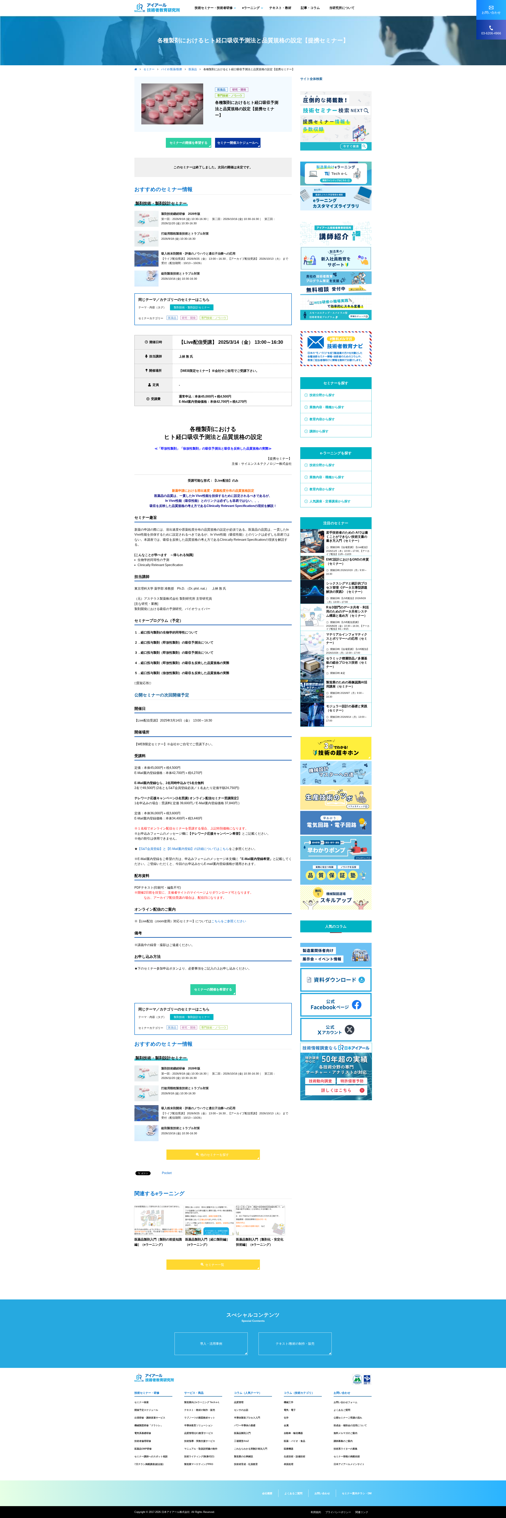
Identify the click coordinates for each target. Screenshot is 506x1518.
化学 (286, 1417)
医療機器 (288, 1448)
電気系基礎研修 (142, 1433)
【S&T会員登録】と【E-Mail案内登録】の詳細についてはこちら (183, 848)
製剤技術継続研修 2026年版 (180, 213)
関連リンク (361, 1512)
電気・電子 (290, 1410)
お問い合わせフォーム (345, 1402)
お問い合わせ (322, 1493)
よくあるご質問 (342, 1410)
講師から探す (319, 431)
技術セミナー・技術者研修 (214, 7)
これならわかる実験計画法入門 (250, 1448)
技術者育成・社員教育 (246, 1464)
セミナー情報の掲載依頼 (347, 1456)
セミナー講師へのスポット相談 (151, 1456)
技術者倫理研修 (142, 1441)
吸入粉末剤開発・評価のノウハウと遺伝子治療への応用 (198, 253)
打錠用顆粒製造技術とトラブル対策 (185, 233)
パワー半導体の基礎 (244, 1425)
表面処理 (288, 1464)
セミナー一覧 (214, 1264)
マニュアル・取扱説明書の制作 (200, 1448)
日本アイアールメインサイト (349, 1464)
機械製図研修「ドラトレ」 (148, 1425)
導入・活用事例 (211, 1343)
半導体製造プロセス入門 (247, 1417)
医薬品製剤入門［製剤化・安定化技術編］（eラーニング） (259, 1242)
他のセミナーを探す (214, 1154)
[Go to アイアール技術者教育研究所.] (135, 69)
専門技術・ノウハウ (229, 95)
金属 (286, 1425)
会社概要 (267, 1493)
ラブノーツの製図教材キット (199, 1417)
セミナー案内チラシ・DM (357, 1493)
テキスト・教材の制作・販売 (199, 1410)
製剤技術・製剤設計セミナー (192, 307)
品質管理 (239, 1402)
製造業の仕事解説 (243, 1456)
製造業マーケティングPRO (198, 1464)
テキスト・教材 (280, 7)
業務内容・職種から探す (327, 407)
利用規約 (316, 1512)
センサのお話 (241, 1410)
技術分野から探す (322, 395)
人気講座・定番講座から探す (330, 501)
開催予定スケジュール (146, 1410)
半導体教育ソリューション (198, 1425)
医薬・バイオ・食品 (294, 1441)
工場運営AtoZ (241, 1441)
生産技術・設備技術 (294, 1456)
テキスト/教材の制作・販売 (295, 1343)
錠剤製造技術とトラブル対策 (180, 273)
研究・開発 (239, 89)
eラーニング (251, 7)
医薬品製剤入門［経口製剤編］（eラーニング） (207, 1242)
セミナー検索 (141, 1402)
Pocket (167, 1173)
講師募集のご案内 (343, 1441)
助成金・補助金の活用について (350, 1425)
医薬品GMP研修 (143, 1448)
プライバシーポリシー (338, 1512)
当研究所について (342, 7)
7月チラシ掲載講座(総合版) (148, 1464)
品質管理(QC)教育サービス (198, 1433)
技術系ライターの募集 (345, 1448)
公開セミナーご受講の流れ (348, 1417)
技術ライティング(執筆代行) (199, 1456)
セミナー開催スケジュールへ (237, 142)
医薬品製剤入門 (242, 1433)
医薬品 (221, 89)
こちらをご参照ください (228, 921)
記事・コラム (310, 7)
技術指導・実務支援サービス (199, 1441)
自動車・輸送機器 (293, 1433)
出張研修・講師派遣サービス (149, 1417)
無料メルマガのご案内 (345, 1433)
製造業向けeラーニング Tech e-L (201, 1402)
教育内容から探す (322, 419)
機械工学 (288, 1402)
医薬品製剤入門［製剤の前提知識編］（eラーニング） (158, 1242)
